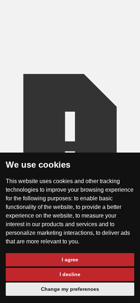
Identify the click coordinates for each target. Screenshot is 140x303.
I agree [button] (70, 259)
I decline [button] (70, 274)
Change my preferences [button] (70, 289)
